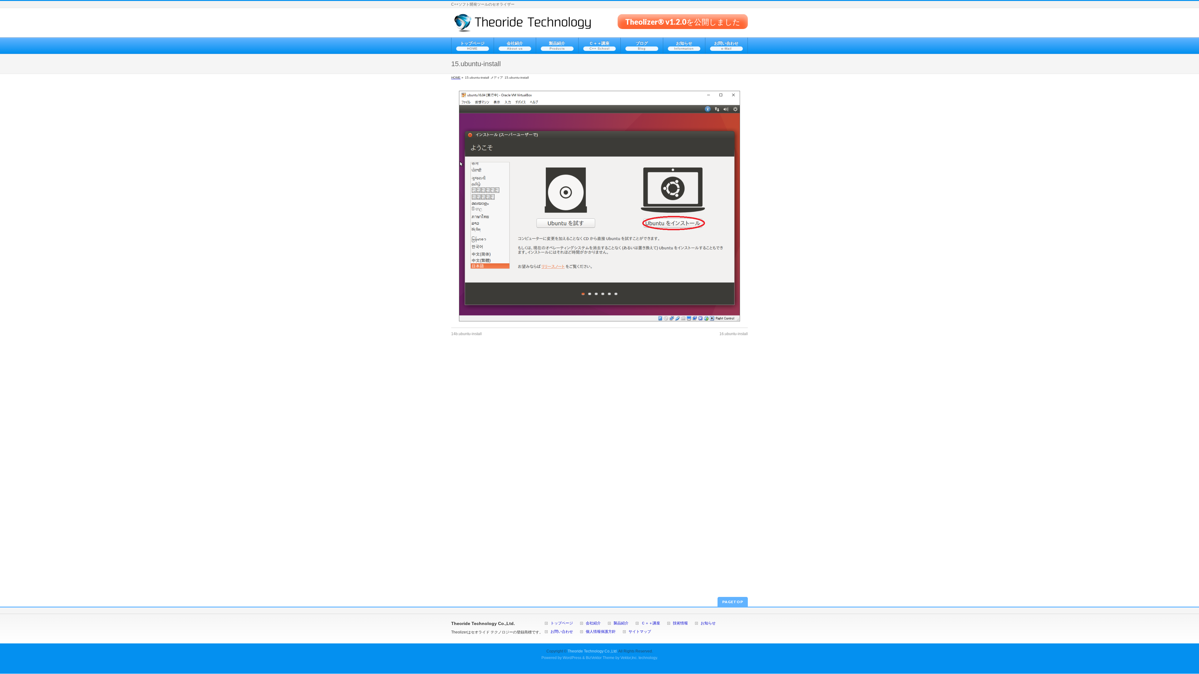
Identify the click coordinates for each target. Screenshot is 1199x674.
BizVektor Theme (600, 658)
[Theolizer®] (523, 25)
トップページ (561, 623)
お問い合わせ (561, 632)
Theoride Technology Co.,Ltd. (593, 651)
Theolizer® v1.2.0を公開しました (682, 21)
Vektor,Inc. (629, 658)
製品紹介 (621, 623)
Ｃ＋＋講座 (650, 623)
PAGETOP (732, 601)
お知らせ (708, 623)
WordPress (572, 658)
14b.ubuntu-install (466, 334)
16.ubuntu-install (733, 334)
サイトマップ (640, 632)
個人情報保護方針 (601, 632)
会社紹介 (593, 623)
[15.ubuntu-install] (599, 206)
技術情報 (680, 623)
